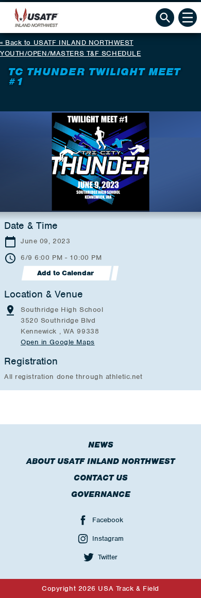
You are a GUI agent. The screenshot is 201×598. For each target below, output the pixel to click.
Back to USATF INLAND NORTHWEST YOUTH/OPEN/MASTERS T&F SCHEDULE (70, 48)
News (100, 445)
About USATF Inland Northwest (100, 461)
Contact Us (101, 478)
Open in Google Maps (58, 342)
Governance (100, 494)
